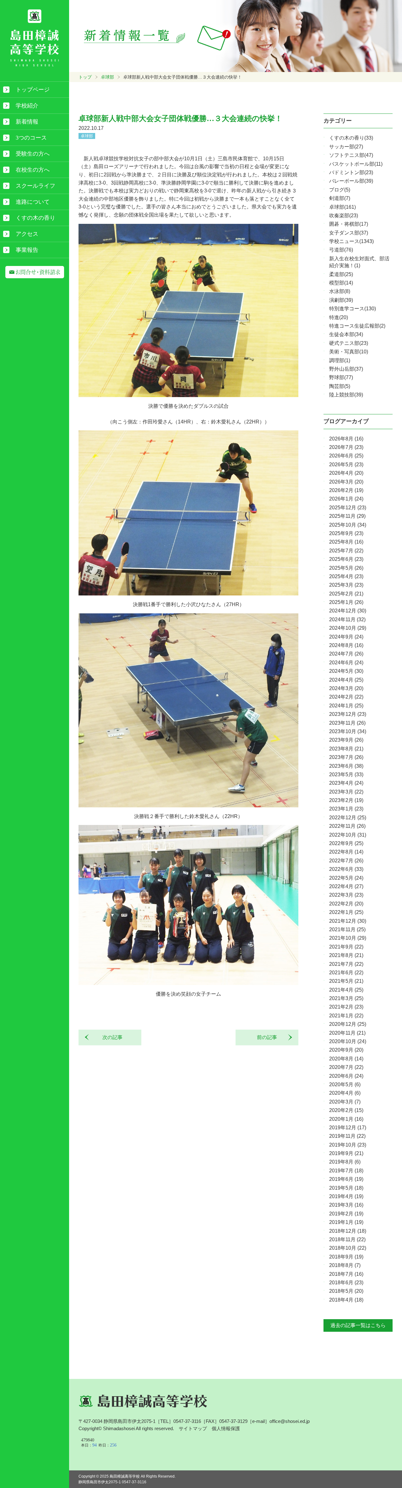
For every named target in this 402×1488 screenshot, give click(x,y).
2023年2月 (346, 800)
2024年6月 (346, 662)
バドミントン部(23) (351, 172)
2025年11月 (347, 516)
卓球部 (107, 77)
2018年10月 (347, 1248)
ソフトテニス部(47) (351, 155)
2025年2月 (346, 593)
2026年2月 (346, 490)
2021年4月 (346, 990)
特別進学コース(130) (352, 308)
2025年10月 (347, 525)
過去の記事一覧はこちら (358, 1325)
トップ (85, 77)
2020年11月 (347, 1033)
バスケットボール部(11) (356, 164)
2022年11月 (347, 826)
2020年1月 (346, 1119)
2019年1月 (346, 1222)
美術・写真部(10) (348, 351)
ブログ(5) (339, 189)
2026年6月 (346, 455)
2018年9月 (346, 1256)
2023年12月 (347, 714)
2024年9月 (346, 636)
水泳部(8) (339, 291)
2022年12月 (347, 817)
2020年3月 (345, 1101)
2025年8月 (346, 542)
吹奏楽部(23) (343, 215)
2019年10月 (347, 1145)
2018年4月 (346, 1300)
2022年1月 (346, 912)
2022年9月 (346, 843)
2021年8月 (346, 955)
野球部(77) (341, 377)
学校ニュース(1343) (351, 241)
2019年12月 (347, 1127)
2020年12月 (347, 1024)
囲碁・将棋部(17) (348, 224)
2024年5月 (346, 671)
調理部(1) (339, 360)
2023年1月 (346, 808)
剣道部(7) (339, 198)
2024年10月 (347, 628)
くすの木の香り (35, 218)
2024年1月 (346, 705)
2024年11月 (347, 619)
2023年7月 (346, 757)
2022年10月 (347, 835)
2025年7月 (346, 550)
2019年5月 (346, 1188)
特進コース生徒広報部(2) (357, 326)
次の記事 (109, 1037)
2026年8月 (346, 438)
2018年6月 (346, 1282)
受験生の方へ (33, 154)
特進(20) (338, 317)
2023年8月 (346, 748)
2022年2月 (346, 903)
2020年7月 (346, 1067)
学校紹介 (27, 105)
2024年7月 (346, 653)
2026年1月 (346, 498)
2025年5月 (346, 568)
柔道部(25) (341, 274)
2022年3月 (346, 895)
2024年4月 (346, 680)
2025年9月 (346, 533)
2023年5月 (346, 774)
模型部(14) (341, 282)
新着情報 (27, 122)
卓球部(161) (342, 207)
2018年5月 (346, 1291)
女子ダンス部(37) (348, 232)
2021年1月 (346, 1015)
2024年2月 (346, 697)
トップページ (33, 89)
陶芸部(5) (339, 386)
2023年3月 (346, 791)
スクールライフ (35, 186)
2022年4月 (346, 886)
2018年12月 (347, 1231)
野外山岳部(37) (346, 369)
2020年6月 (346, 1076)
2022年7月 (346, 860)
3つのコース (31, 138)
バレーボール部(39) (351, 181)
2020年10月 (347, 1041)
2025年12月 (347, 507)
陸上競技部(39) (346, 394)
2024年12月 (347, 610)
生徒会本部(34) (346, 334)
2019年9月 (346, 1153)
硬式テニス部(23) (348, 343)
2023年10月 (347, 731)
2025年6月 (346, 559)
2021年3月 (346, 998)
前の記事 (269, 1037)
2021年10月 (347, 938)
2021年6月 (346, 972)
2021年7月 (346, 964)
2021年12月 (347, 921)
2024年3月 (346, 688)
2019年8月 (345, 1161)
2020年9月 (346, 1050)
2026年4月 (346, 473)
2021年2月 (346, 1007)
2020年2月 (346, 1110)
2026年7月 (346, 447)
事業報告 (27, 250)
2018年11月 (347, 1239)
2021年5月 (346, 981)
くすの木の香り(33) (351, 138)
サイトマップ (193, 1428)
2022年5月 (346, 878)
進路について (33, 202)
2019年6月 (346, 1179)
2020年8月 (346, 1058)
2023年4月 (346, 783)
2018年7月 (346, 1274)
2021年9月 (346, 946)
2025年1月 (346, 602)
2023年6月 (346, 766)
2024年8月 (346, 645)
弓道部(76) (341, 249)
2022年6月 (346, 869)
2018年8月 (345, 1265)
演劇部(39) (341, 300)
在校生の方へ (33, 170)
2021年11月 (347, 929)
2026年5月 (346, 464)
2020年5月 (345, 1084)
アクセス (27, 234)
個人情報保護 (226, 1428)
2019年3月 (346, 1205)
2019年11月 (347, 1136)
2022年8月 (346, 852)
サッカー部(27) (346, 146)
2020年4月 (345, 1093)
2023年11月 (347, 723)
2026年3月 (346, 481)
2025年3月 (346, 585)
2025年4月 (346, 576)
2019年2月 (346, 1213)
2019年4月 (346, 1196)
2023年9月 (346, 740)
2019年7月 (346, 1170)
